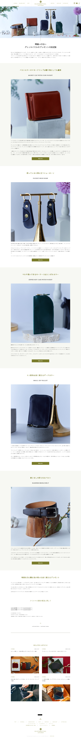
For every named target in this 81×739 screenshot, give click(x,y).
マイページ (51, 723)
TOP (40, 719)
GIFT (28, 3)
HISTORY (52, 3)
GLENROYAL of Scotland (40, 3)
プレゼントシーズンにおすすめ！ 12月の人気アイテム (54, 651)
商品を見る (40, 158)
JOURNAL (15, 3)
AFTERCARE (65, 3)
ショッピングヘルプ (31, 723)
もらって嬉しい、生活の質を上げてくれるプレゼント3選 (23, 651)
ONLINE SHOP (22, 3)
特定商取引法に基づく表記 (31, 725)
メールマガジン (42, 723)
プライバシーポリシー (44, 725)
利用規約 (53, 725)
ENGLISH (52, 736)
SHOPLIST (59, 3)
